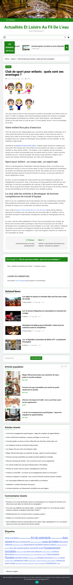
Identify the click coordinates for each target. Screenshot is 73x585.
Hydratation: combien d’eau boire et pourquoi (20, 484)
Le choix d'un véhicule (33, 551)
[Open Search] (65, 37)
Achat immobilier (12, 538)
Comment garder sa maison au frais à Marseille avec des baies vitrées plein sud (34, 20)
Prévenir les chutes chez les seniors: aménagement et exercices (26, 469)
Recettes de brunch (45, 558)
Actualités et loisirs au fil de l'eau (36, 27)
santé (62, 558)
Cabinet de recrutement (36, 542)
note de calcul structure (27, 554)
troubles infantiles (51, 560)
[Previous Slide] (65, 20)
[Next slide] (68, 20)
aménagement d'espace (24, 538)
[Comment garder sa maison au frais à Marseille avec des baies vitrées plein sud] (18, 48)
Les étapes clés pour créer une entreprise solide (21, 449)
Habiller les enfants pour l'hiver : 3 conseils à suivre (29, 266)
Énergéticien (51, 563)
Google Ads (59, 544)
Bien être (25, 380)
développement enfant (18, 544)
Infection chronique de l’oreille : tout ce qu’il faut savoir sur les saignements (30, 461)
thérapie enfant (31, 560)
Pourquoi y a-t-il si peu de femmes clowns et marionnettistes (25, 502)
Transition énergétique (41, 560)
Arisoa (9, 79)
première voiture (21, 558)
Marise (26, 316)
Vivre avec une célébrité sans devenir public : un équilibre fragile (26, 508)
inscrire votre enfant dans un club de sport (30, 210)
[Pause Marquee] (67, 47)
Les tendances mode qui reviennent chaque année (22, 445)
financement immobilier (33, 544)
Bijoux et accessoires (21, 542)
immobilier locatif (37, 548)
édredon (58, 563)
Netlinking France (11, 514)
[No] (71, 580)
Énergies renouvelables (40, 563)
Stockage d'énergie (9, 560)
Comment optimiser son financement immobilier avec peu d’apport (27, 488)
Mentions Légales (12, 571)
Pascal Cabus (28, 302)
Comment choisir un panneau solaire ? (33, 514)
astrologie (53, 538)
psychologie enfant (32, 558)
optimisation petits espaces (40, 554)
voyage (12, 563)
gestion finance (49, 544)
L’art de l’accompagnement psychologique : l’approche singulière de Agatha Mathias (33, 433)
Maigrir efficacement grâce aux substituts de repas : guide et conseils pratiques (31, 453)
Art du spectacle (40, 537)
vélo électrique (18, 563)
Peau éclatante (53, 554)
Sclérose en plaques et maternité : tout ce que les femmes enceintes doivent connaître (33, 476)
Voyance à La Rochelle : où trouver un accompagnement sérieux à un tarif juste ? (31, 473)
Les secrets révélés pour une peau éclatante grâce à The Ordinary (27, 465)
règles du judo (56, 558)
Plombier (9, 557)
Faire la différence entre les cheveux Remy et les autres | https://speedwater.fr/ (31, 522)
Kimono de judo (20, 551)
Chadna (8, 518)
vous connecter (20, 281)
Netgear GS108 (17, 554)
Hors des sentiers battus (19, 548)
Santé (24, 392)
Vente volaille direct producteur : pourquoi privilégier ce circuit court (27, 437)
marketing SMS (45, 551)
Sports (8, 67)
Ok (37, 582)
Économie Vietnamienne (28, 563)
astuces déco (59, 538)
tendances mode (21, 560)
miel (51, 551)
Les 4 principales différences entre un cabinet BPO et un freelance (27, 480)
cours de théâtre (50, 541)
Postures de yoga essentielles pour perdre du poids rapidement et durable (29, 457)
